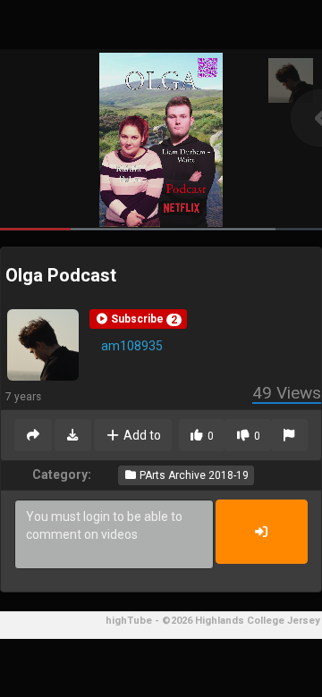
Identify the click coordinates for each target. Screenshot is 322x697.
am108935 (132, 346)
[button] (138, 319)
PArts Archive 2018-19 (193, 475)
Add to (141, 435)
